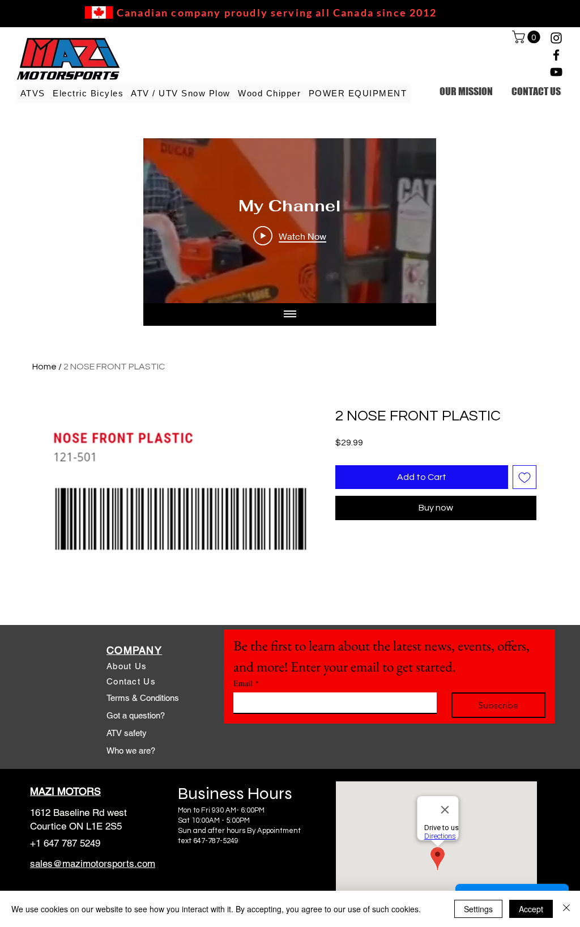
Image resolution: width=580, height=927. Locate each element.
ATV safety (126, 733)
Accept (531, 909)
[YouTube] (556, 72)
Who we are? (130, 750)
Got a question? (135, 715)
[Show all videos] (290, 314)
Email (246, 683)
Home (44, 366)
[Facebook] (556, 55)
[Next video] (412, 221)
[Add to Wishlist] (524, 477)
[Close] (566, 909)
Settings (478, 909)
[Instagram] (556, 38)
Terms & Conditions (142, 698)
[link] (527, 37)
